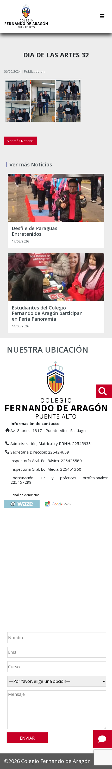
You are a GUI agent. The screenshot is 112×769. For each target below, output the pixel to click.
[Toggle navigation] (102, 16)
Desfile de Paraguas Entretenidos (34, 231)
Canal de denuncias (24, 495)
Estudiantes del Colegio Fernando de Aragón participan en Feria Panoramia (47, 313)
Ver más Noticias (20, 140)
